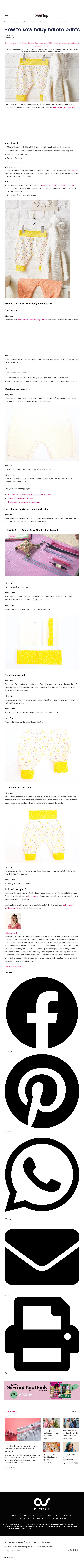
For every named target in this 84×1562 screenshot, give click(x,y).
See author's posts (13, 967)
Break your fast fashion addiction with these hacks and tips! (50, 1433)
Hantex (74, 170)
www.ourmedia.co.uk (57, 1524)
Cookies (67, 1515)
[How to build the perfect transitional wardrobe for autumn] (71, 1447)
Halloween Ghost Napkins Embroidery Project (51, 1457)
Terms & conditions (33, 1515)
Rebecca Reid (11, 933)
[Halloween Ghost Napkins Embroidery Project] (51, 1447)
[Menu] (6, 15)
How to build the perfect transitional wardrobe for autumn (70, 1457)
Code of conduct (26, 1519)
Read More (11, 1467)
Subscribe (72, 1550)
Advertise (42, 1519)
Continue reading (10, 1557)
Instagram (32, 896)
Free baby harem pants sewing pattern (58, 185)
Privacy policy (53, 1515)
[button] (42, 1014)
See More (74, 1412)
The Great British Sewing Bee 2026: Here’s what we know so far (70, 1433)
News (7, 1443)
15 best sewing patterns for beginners (23, 502)
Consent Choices (58, 1519)
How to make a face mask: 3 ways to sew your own (29, 494)
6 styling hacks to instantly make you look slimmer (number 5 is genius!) (21, 1449)
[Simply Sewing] (42, 15)
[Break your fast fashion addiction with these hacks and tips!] (51, 1423)
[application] (42, 552)
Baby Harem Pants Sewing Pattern (33, 320)
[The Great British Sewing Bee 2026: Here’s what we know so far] (71, 1423)
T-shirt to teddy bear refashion (20, 498)
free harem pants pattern (64, 107)
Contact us (15, 1515)
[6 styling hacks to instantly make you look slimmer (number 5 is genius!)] (23, 1429)
